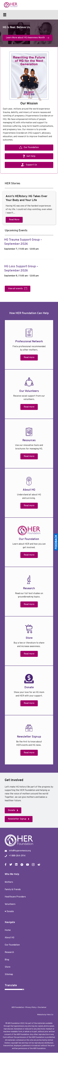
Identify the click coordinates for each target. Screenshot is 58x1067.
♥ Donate (9, 911)
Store (7, 967)
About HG (9, 937)
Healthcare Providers (15, 897)
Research (9, 952)
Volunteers (10, 904)
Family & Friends (13, 889)
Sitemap (9, 974)
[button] (29, 357)
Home (8, 930)
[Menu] (4, 14)
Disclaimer (42, 1007)
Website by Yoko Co (45, 1015)
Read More (14, 219)
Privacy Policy (30, 1007)
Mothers (9, 882)
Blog (7, 959)
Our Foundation (12, 945)
